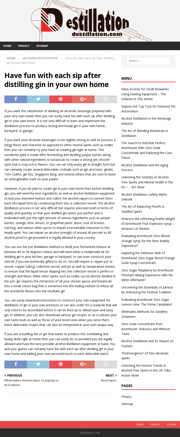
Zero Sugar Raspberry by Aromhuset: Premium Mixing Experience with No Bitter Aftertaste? (147, 275)
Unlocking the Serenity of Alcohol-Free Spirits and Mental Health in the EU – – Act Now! (147, 182)
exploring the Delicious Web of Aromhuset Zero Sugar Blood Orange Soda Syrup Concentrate (148, 258)
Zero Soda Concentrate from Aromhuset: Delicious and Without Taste (145, 329)
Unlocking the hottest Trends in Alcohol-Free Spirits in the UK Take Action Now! (146, 370)
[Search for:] (148, 61)
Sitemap (42, 46)
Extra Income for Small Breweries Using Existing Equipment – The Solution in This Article (145, 94)
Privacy (24, 46)
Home (7, 46)
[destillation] (90, 39)
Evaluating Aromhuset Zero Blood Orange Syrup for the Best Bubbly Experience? (145, 241)
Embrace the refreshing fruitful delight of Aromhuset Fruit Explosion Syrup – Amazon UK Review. (148, 224)
